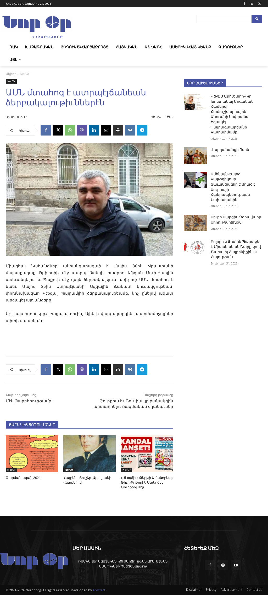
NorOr (25, 74)
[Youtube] (236, 565)
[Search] (257, 19)
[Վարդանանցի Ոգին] (195, 155)
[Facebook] (245, 4)
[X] (259, 4)
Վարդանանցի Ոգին (230, 150)
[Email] (106, 130)
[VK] (130, 130)
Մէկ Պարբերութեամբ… (30, 401)
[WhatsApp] (70, 130)
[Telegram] (142, 130)
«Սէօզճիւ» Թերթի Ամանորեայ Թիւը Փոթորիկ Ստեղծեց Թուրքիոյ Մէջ (147, 482)
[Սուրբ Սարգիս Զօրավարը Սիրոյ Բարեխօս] (195, 223)
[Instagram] (252, 4)
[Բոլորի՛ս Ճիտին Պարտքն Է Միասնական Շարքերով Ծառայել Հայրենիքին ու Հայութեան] (195, 247)
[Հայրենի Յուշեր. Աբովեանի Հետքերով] (89, 453)
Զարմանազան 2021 (23, 478)
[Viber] (82, 130)
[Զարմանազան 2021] (32, 453)
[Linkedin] (94, 130)
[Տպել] (118, 130)
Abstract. (99, 590)
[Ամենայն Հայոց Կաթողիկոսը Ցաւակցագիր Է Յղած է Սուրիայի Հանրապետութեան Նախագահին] (195, 180)
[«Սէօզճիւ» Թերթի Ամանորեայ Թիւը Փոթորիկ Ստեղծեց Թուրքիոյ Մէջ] (147, 453)
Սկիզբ (11, 74)
